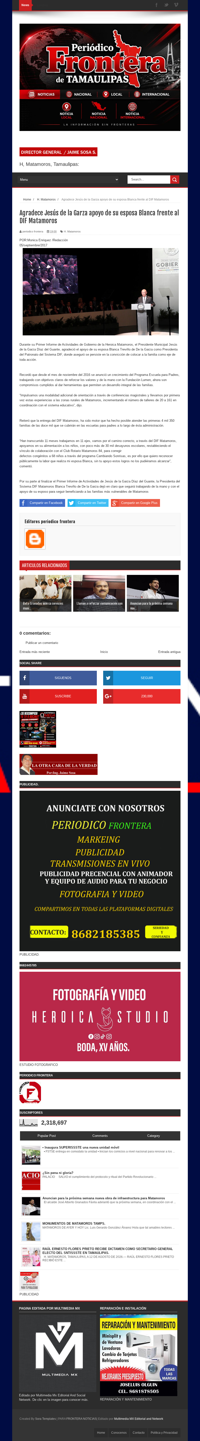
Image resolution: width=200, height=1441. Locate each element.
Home (101, 1432)
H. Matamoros (72, 231)
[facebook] (156, 5)
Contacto (139, 1432)
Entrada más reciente (35, 652)
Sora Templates (45, 1419)
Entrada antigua (169, 652)
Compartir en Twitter (92, 503)
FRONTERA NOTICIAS (81, 1419)
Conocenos (119, 1432)
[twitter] (166, 5)
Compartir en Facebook (46, 503)
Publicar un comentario (42, 643)
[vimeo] (176, 5)
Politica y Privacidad (164, 1432)
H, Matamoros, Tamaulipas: (49, 164)
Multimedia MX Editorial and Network (138, 1419)
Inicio (104, 652)
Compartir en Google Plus (139, 503)
